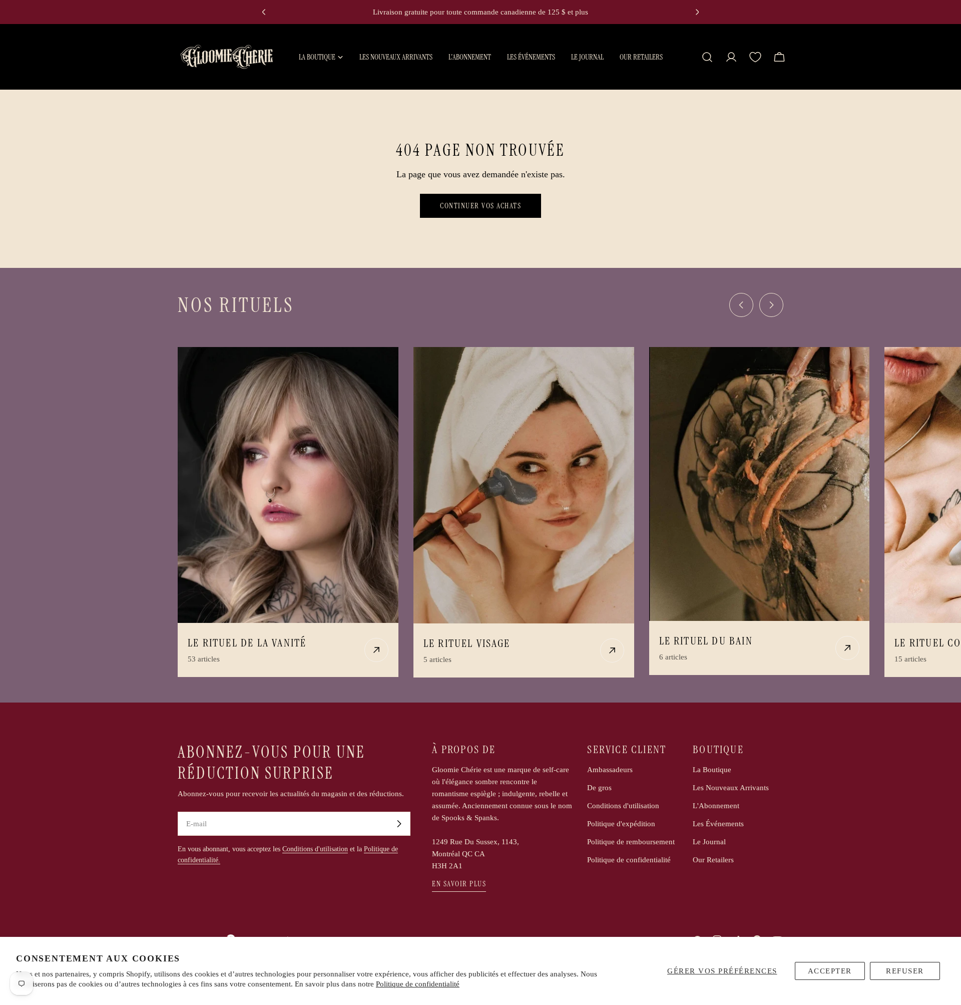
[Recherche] (707, 57)
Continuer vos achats (480, 206)
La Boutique (712, 770)
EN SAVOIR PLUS (459, 884)
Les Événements (718, 824)
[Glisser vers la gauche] (741, 305)
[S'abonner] (398, 823)
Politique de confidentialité (417, 984)
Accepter (830, 971)
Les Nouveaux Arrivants (731, 788)
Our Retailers (713, 860)
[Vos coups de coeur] (755, 57)
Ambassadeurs (610, 770)
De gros (599, 788)
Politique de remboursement (631, 842)
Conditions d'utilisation (315, 849)
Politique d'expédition (621, 824)
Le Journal (709, 842)
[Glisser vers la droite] (771, 305)
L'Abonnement (716, 806)
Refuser (905, 971)
